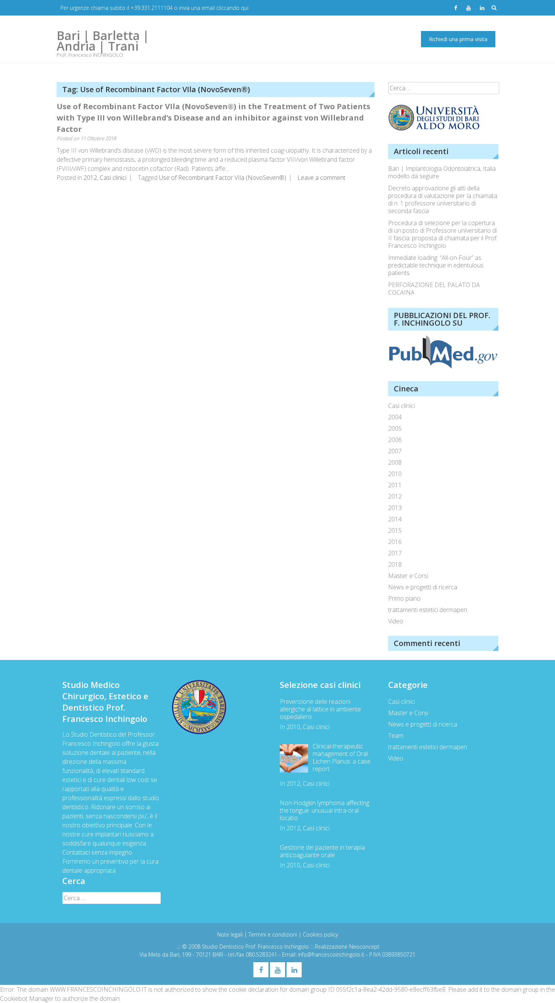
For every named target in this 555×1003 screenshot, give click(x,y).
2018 (395, 564)
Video (395, 621)
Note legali (230, 934)
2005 (395, 428)
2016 (395, 542)
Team (395, 735)
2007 (395, 451)
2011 (395, 485)
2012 (90, 177)
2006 (395, 440)
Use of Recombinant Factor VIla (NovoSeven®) (222, 177)
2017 (395, 553)
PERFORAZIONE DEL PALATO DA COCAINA (434, 288)
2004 (395, 417)
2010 (395, 474)
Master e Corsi (408, 576)
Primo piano (404, 598)
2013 (395, 508)
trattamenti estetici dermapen (427, 610)
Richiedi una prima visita (458, 39)
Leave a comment (321, 177)
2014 (395, 519)
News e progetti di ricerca (422, 587)
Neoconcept (364, 946)
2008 (395, 462)
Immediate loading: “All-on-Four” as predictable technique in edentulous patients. (436, 265)
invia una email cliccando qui (213, 7)
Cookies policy (320, 934)
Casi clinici (113, 177)
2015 (395, 530)
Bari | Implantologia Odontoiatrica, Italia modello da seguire (442, 172)
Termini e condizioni (273, 934)
